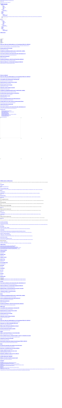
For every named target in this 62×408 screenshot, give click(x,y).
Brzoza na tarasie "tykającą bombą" (5, 113)
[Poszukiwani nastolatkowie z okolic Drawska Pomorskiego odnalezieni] (7, 60)
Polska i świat (4, 7)
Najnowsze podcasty (3, 250)
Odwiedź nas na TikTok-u (27, 16)
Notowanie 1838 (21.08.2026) (4, 223)
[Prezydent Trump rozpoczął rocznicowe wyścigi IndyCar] (6, 94)
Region (3, 6)
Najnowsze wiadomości (4, 75)
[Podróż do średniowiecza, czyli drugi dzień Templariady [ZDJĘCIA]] (7, 63)
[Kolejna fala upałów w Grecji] (3, 97)
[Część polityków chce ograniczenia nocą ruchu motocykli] (6, 80)
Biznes (1, 343)
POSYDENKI (2, 184)
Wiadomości (3, 5)
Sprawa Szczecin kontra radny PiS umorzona (6, 115)
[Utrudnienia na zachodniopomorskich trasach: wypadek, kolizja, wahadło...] (8, 52)
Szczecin (4, 21)
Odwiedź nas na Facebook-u (12, 16)
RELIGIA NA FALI (3, 195)
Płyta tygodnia (2, 226)
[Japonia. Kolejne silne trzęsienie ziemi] (4, 105)
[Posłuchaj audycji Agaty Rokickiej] (2, 255)
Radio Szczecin (4, 10)
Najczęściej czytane (2, 109)
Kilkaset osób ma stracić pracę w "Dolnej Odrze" (7, 111)
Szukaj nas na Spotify (32, 16)
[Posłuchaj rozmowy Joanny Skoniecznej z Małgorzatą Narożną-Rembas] (2, 277)
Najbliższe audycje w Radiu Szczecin (6, 180)
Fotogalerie (2, 360)
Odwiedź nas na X (17, 16)
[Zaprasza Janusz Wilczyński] (1, 269)
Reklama (2, 28)
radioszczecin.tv (3, 244)
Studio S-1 (3, 12)
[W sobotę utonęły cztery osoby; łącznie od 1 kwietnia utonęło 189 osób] (7, 102)
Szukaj (41, 16)
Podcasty (2, 9)
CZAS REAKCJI (2, 212)
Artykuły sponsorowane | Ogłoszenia (6, 356)
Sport (1, 318)
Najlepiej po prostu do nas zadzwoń (5, 16)
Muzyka (2, 11)
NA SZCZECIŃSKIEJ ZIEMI (4, 188)
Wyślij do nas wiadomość (37, 16)
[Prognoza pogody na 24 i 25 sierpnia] (4, 49)
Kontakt (3, 14)
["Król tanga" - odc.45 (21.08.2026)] (1, 266)
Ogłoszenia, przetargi (5, 15)
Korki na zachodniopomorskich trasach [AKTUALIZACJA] (8, 112)
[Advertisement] (19, 68)
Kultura (3, 8)
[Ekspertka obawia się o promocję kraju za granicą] (5, 83)
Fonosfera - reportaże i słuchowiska (5, 233)
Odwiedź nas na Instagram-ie (22, 16)
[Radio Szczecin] (3, 4)
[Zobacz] (1, 39)
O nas (2, 13)
